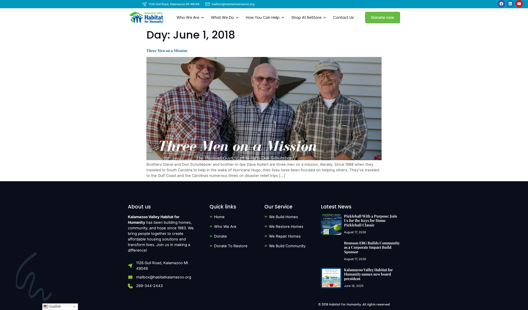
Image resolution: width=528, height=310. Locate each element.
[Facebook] (501, 3)
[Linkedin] (510, 3)
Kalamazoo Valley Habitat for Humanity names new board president (368, 274)
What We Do (222, 17)
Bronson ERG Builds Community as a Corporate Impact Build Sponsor (372, 247)
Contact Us (343, 17)
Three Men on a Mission (166, 50)
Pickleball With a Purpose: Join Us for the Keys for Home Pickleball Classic (370, 220)
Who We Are (188, 17)
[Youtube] (519, 3)
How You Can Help (262, 17)
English (54, 306)
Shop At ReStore (306, 17)
